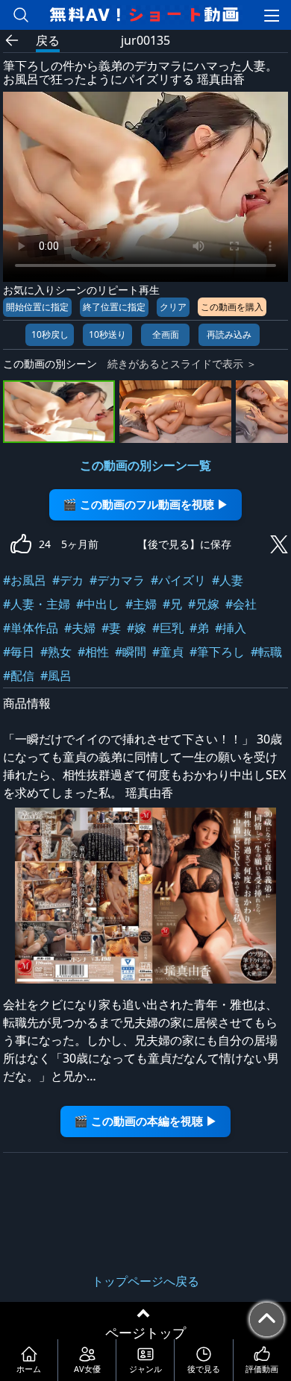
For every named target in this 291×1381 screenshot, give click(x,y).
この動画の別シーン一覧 (145, 465)
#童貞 (168, 651)
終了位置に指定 (114, 307)
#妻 (111, 627)
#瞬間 (130, 651)
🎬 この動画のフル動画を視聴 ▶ (145, 504)
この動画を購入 (232, 307)
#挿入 (230, 627)
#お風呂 (24, 580)
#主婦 (141, 604)
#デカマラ (117, 580)
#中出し (97, 604)
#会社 (241, 604)
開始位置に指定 (37, 307)
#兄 (172, 604)
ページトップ (145, 1332)
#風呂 (56, 675)
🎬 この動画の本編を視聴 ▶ (145, 1121)
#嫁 (136, 627)
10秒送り (107, 334)
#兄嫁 (203, 604)
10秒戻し (50, 334)
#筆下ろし (217, 651)
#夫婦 (80, 627)
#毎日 (18, 651)
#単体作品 (30, 627)
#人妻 (227, 580)
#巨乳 (168, 627)
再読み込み (229, 334)
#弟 (199, 627)
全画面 (165, 334)
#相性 (93, 651)
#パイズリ (178, 580)
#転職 (266, 651)
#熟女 (56, 651)
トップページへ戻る (145, 1281)
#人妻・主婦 (36, 604)
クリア (173, 307)
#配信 (18, 675)
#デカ (68, 580)
